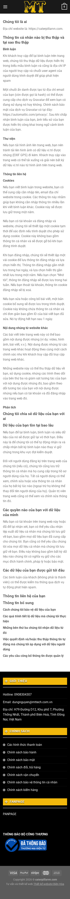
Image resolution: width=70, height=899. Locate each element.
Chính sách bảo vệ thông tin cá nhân (32, 782)
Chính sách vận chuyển (23, 775)
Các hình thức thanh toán (24, 745)
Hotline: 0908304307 (17, 694)
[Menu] (5, 6)
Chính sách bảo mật (21, 760)
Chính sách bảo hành (21, 752)
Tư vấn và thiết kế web (19, 884)
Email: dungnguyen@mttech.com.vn (27, 702)
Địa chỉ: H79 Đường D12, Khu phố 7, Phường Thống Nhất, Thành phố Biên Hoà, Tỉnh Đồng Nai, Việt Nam (34, 714)
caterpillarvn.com (46, 879)
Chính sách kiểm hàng (22, 790)
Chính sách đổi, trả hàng (24, 767)
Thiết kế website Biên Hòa (48, 884)
